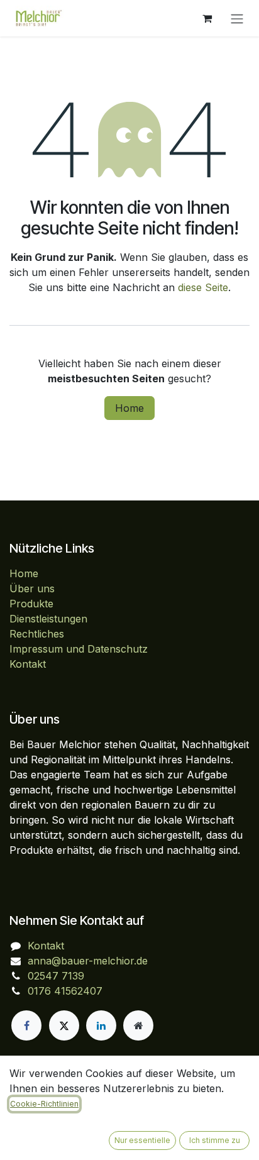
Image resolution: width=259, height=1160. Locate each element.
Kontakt (27, 664)
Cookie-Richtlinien (44, 1103)
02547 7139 (56, 975)
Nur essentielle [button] (142, 1140)
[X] (64, 1025)
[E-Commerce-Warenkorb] (206, 18)
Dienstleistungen (48, 618)
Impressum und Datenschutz (78, 649)
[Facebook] (26, 1025)
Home (129, 408)
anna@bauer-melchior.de (88, 960)
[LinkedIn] (101, 1025)
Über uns (32, 588)
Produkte (31, 603)
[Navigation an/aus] (237, 18)
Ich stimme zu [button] (214, 1140)
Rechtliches (36, 633)
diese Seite (203, 287)
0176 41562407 (65, 991)
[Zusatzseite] (138, 1025)
